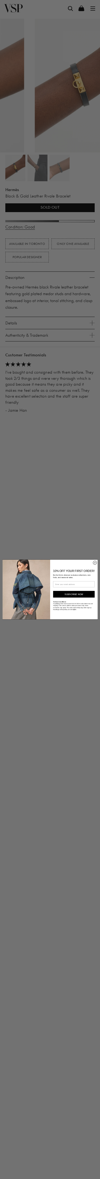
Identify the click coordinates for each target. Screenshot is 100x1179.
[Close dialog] (95, 563)
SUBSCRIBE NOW (74, 594)
